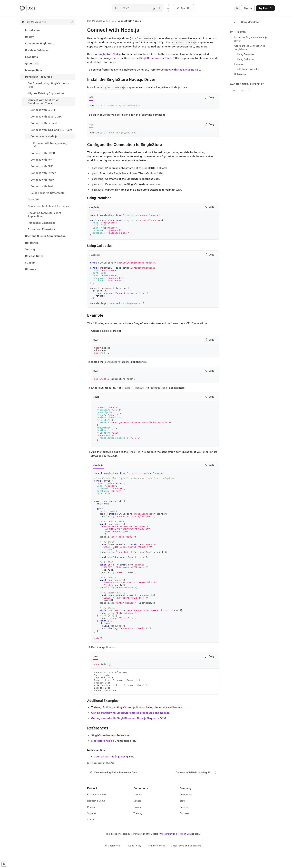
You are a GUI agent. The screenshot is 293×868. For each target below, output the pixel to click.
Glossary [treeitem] (30, 269)
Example (239, 64)
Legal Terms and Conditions (186, 845)
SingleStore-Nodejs (109, 54)
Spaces (137, 800)
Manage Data (33, 70)
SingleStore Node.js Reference (110, 735)
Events (137, 807)
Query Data (32, 63)
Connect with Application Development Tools (43, 101)
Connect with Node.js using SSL (180, 69)
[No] (242, 90)
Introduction (33, 30)
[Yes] (234, 90)
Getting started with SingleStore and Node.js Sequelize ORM (128, 718)
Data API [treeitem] (33, 199)
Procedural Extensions (42, 229)
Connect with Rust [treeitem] (42, 186)
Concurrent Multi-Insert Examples (48, 206)
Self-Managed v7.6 (97, 20)
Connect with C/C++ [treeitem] (43, 110)
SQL (91, 97)
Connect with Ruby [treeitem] (42, 179)
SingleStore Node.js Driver (155, 58)
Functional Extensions (41, 222)
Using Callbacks (245, 59)
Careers (184, 807)
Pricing (91, 807)
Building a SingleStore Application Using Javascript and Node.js (143, 707)
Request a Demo (96, 800)
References (240, 74)
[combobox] (237, 8)
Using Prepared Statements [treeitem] (47, 192)
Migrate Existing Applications (46, 93)
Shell (95, 340)
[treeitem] (47, 30)
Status (90, 819)
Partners (184, 813)
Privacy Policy (165, 834)
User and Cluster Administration (45, 236)
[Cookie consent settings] (4, 864)
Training (137, 813)
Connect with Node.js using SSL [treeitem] (50, 145)
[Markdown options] (234, 22)
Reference (31, 242)
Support (30, 262)
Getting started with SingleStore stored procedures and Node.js (130, 712)
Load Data (31, 56)
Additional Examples (248, 69)
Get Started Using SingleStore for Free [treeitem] (48, 85)
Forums (137, 794)
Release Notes (34, 256)
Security (30, 249)
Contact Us (186, 794)
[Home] (27, 8)
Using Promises (245, 54)
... (113, 20)
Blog (182, 800)
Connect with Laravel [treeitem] (44, 123)
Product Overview (96, 794)
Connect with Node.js (44, 136)
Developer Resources (38, 76)
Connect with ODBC (43, 153)
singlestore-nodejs (102, 740)
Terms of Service (185, 834)
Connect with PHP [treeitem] (42, 166)
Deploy (29, 36)
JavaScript (94, 207)
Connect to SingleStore (39, 43)
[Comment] (250, 90)
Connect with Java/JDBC (46, 116)
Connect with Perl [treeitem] (41, 159)
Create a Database (36, 50)
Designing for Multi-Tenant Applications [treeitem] (44, 214)
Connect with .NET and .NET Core (51, 129)
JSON (96, 397)
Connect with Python (43, 173)
